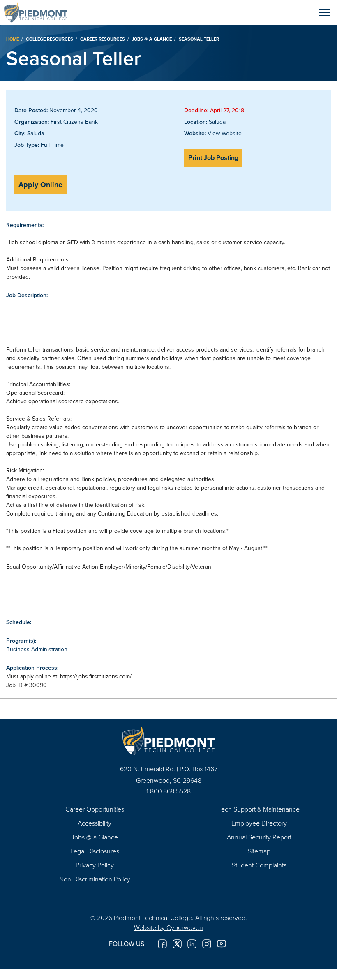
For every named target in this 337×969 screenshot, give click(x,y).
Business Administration (36, 649)
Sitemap (259, 851)
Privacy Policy (95, 865)
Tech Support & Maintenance (259, 809)
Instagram (206, 943)
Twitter (177, 943)
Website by (168, 927)
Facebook (162, 943)
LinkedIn (191, 943)
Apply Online (40, 184)
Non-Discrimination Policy (94, 878)
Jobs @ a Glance (152, 39)
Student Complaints (259, 865)
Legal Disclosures (94, 851)
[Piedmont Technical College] (168, 741)
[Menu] (324, 12)
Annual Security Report (259, 837)
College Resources (49, 39)
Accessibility (94, 823)
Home (12, 39)
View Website (225, 133)
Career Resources (102, 39)
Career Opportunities (94, 809)
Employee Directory (259, 823)
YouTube (221, 943)
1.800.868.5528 (168, 791)
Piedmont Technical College (39, 12)
